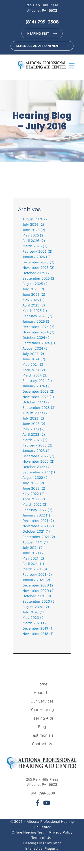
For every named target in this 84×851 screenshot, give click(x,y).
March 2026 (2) (34, 246)
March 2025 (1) (34, 310)
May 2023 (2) (33, 429)
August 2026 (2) (35, 219)
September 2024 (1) (38, 343)
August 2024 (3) (35, 348)
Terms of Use (42, 838)
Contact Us (42, 743)
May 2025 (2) (33, 300)
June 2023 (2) (33, 424)
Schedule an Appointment (38, 46)
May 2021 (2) (33, 558)
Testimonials (42, 735)
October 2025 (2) (36, 273)
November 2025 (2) (38, 267)
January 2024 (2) (36, 386)
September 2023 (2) (39, 407)
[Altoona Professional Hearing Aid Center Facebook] (37, 803)
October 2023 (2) (36, 402)
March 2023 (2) (34, 440)
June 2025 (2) (33, 294)
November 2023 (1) (38, 397)
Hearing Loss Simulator (42, 843)
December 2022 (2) (38, 456)
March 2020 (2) (35, 623)
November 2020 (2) (38, 590)
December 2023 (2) (38, 391)
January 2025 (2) (36, 321)
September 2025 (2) (39, 278)
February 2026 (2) (37, 251)
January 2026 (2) (36, 257)
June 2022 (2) (33, 488)
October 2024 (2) (36, 337)
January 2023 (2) (36, 450)
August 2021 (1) (35, 542)
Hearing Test (38, 33)
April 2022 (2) (33, 499)
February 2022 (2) (37, 510)
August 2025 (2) (35, 284)
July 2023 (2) (33, 418)
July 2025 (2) (33, 289)
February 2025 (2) (37, 316)
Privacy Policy (61, 832)
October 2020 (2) (36, 596)
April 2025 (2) (33, 305)
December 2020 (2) (38, 585)
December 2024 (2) (38, 327)
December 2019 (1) (38, 628)
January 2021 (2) (36, 580)
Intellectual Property (42, 848)
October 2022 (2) (36, 467)
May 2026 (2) (33, 235)
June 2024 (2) (33, 359)
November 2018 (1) (38, 634)
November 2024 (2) (38, 332)
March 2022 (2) (34, 504)
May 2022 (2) (33, 494)
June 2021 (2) (33, 553)
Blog (42, 726)
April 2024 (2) (33, 370)
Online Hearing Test (28, 832)
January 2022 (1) (36, 515)
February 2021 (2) (37, 574)
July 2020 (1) (33, 612)
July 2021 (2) (33, 547)
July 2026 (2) (33, 224)
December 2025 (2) (38, 262)
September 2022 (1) (38, 472)
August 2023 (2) (35, 413)
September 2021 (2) (38, 537)
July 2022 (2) (33, 483)
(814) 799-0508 (42, 21)
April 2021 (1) (33, 564)
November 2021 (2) (38, 526)
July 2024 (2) (33, 354)
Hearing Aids (42, 718)
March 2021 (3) (34, 569)
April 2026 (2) (33, 240)
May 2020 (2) (33, 617)
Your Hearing (42, 709)
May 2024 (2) (33, 364)
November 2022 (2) (38, 461)
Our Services (42, 701)
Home (42, 684)
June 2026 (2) (33, 230)
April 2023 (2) (33, 434)
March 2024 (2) (34, 375)
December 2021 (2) (38, 520)
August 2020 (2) (35, 607)
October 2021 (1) (36, 531)
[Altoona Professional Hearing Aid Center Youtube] (47, 803)
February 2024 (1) (37, 380)
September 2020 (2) (39, 601)
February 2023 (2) (37, 445)
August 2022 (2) (35, 477)
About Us (42, 692)
